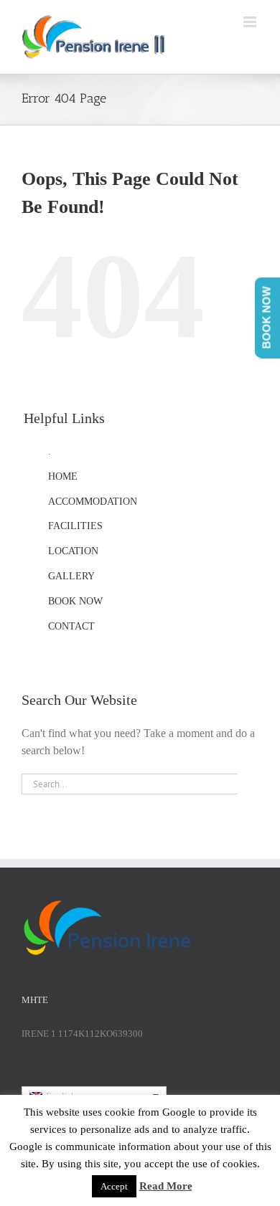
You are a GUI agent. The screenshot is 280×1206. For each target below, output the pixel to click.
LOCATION (73, 551)
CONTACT (71, 626)
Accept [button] (114, 1186)
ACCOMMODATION (92, 501)
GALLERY (71, 576)
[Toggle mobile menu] (250, 21)
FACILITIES (75, 526)
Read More (165, 1186)
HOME (63, 476)
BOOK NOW (75, 601)
